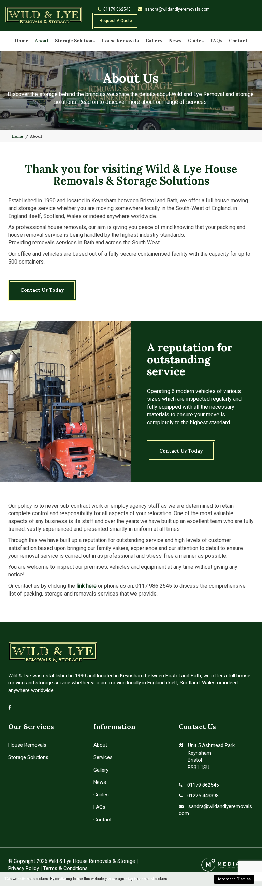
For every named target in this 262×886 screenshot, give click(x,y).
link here (86, 586)
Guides (196, 41)
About (41, 41)
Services (103, 757)
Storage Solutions (75, 41)
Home (21, 41)
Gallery (154, 41)
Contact (238, 41)
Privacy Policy (23, 868)
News (175, 41)
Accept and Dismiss (234, 879)
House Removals (120, 41)
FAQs (216, 41)
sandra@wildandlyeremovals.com (177, 9)
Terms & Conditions (65, 868)
